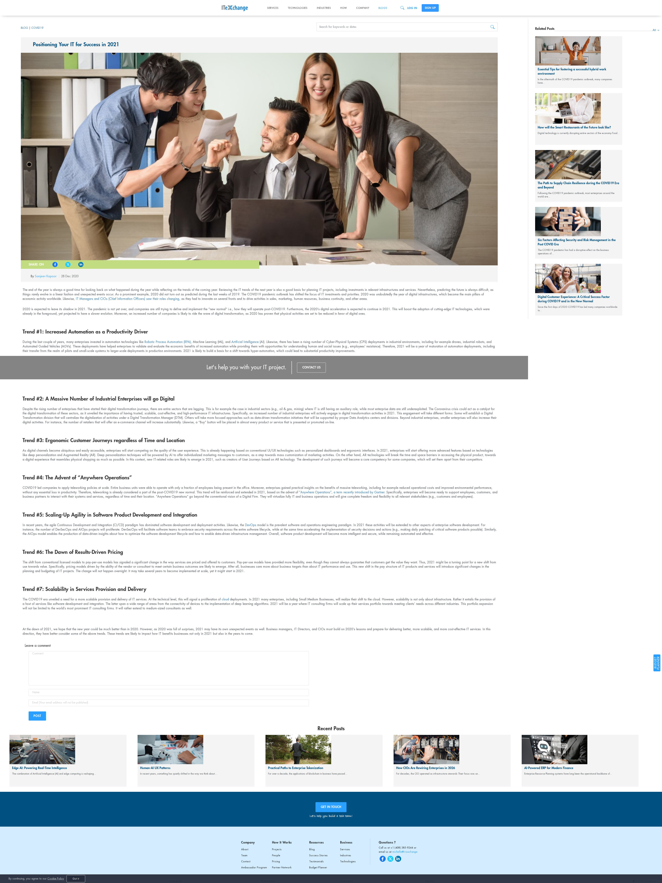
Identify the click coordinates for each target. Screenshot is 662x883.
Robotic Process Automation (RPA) (167, 341)
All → (656, 30)
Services (273, 8)
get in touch (331, 807)
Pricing (276, 861)
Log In (412, 8)
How (343, 8)
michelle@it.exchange (405, 852)
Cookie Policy (55, 878)
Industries (324, 8)
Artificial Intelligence (245, 341)
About (244, 849)
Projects (277, 849)
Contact (245, 861)
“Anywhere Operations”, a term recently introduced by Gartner (341, 492)
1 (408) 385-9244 (402, 847)
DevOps (250, 525)
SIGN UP (430, 8)
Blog (24, 28)
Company (362, 8)
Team (244, 855)
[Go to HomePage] (241, 6)
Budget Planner (318, 867)
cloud (225, 599)
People (276, 855)
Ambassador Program (254, 867)
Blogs (383, 8)
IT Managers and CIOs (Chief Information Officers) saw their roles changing (127, 298)
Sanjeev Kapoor (46, 276)
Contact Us (311, 367)
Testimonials (316, 861)
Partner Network (282, 867)
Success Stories (318, 855)
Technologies (297, 8)
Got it (76, 878)
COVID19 (37, 28)
